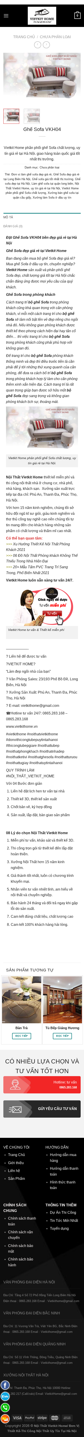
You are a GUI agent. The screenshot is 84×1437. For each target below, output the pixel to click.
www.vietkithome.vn (22, 726)
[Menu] (6, 15)
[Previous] (10, 78)
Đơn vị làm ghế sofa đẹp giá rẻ (31, 174)
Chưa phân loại (55, 37)
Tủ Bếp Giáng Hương (62, 1028)
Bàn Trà (21, 1028)
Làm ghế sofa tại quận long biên (52, 183)
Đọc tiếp (21, 1036)
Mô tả (8, 217)
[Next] (73, 78)
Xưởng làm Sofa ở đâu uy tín (52, 197)
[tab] (42, 217)
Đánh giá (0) (12, 226)
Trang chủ (24, 37)
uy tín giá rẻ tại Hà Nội (45, 188)
